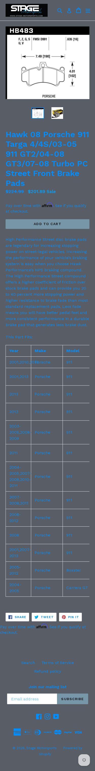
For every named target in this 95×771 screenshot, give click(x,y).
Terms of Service (57, 662)
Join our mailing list (48, 687)
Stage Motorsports (41, 748)
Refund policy (47, 671)
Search (28, 662)
